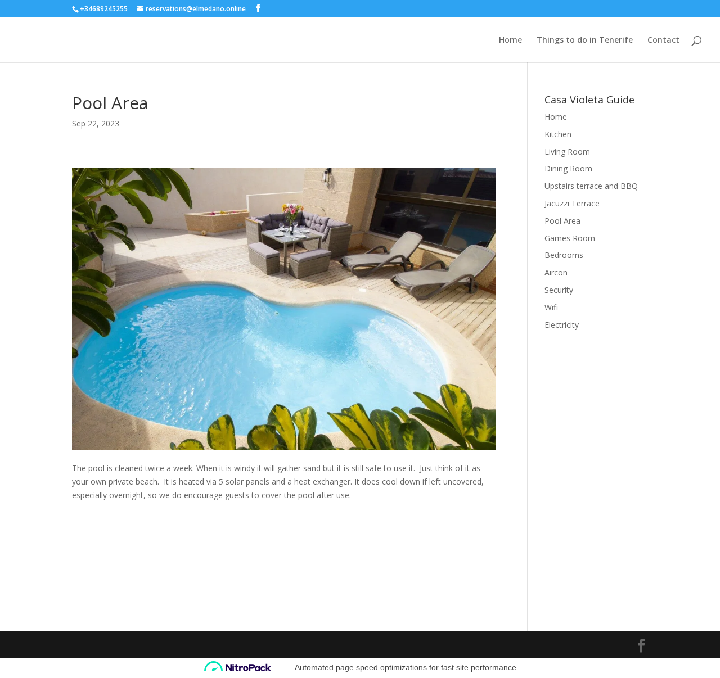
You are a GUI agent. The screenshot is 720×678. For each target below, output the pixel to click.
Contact (663, 40)
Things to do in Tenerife (585, 40)
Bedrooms (563, 255)
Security (558, 289)
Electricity (561, 324)
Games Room (569, 238)
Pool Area (562, 220)
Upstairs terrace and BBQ (591, 185)
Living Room (567, 151)
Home (510, 40)
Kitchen (558, 134)
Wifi (551, 307)
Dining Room (568, 168)
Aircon (556, 272)
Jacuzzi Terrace (572, 203)
